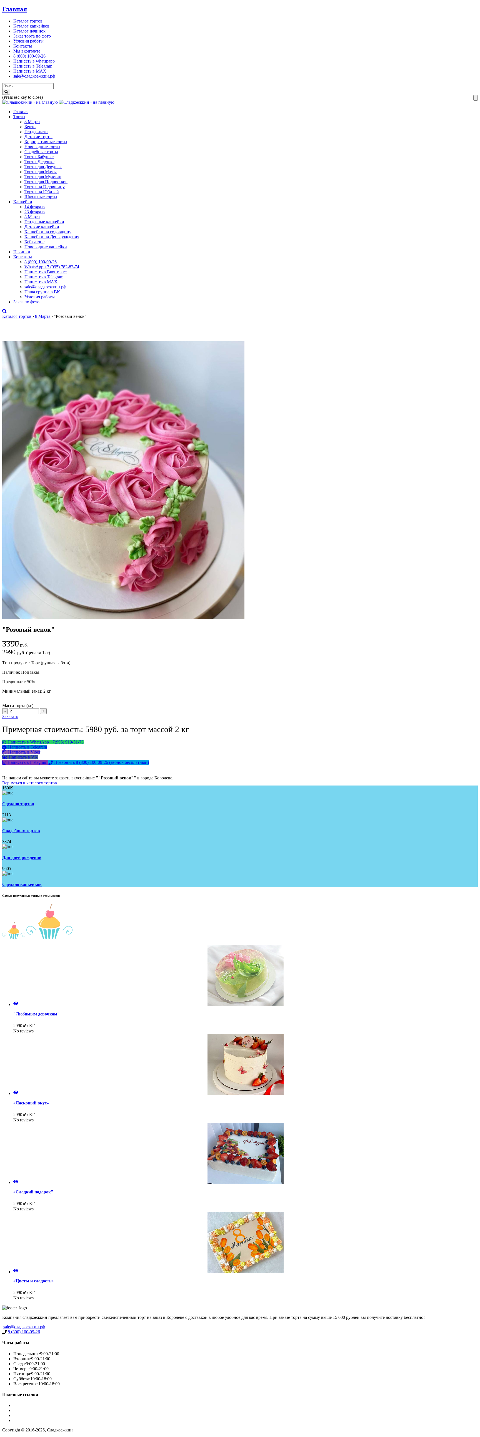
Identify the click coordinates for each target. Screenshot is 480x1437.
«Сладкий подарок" (33, 1192)
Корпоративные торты (45, 141)
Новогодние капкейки (45, 246)
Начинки (21, 251)
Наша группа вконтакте (35, 1420)
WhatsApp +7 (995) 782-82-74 (51, 266)
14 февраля (34, 206)
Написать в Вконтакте (45, 271)
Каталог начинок (29, 31)
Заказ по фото (26, 301)
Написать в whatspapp (34, 61)
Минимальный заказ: (22, 691)
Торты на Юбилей (41, 191)
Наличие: (11, 672)
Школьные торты (40, 196)
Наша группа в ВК (42, 291)
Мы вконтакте (26, 51)
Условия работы (28, 41)
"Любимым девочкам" (36, 1014)
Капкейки (22, 201)
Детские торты (38, 136)
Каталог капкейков (31, 26)
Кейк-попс (34, 241)
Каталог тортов (27, 21)
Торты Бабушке (39, 156)
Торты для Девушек (43, 166)
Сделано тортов (18, 803)
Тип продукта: (16, 662)
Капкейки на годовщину (47, 231)
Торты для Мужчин (42, 176)
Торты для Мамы (40, 171)
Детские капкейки (41, 226)
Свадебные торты (41, 151)
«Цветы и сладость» (33, 1281)
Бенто (30, 126)
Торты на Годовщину (44, 186)
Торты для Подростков (46, 181)
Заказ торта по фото (32, 36)
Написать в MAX (29, 71)
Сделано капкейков (22, 884)
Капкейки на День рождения (51, 236)
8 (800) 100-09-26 (29, 56)
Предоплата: (14, 681)
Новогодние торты (42, 146)
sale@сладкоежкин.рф (34, 76)
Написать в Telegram (32, 66)
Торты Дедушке (39, 161)
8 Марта (32, 121)
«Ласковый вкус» (31, 1103)
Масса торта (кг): (18, 705)
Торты (19, 116)
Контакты (22, 46)
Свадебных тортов (21, 830)
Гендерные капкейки (44, 221)
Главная (14, 9)
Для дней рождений (21, 857)
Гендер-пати (36, 131)
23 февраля (34, 211)
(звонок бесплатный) (101, 762)
